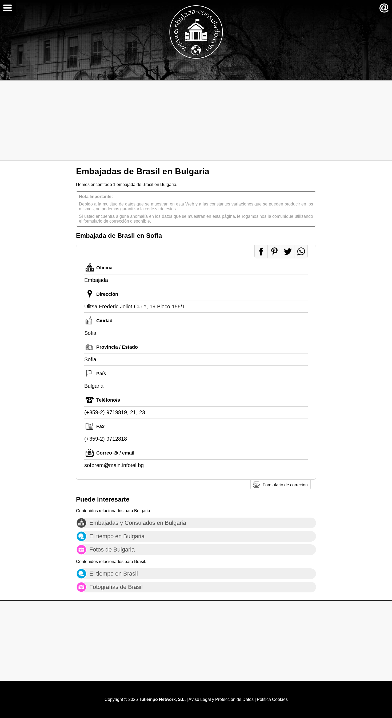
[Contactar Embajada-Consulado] (384, 8)
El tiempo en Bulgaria (117, 536)
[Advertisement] (196, 120)
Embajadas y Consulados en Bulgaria (137, 522)
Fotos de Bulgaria (112, 549)
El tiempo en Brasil (113, 573)
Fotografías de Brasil (116, 587)
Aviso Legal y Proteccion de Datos (221, 699)
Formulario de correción (285, 485)
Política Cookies (272, 699)
